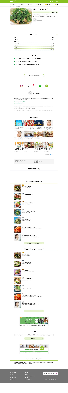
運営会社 (26, 372)
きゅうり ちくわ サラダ (17, 110)
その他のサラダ (21, 160)
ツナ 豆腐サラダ (37, 110)
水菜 (15, 37)
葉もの (19, 161)
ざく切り (27, 58)
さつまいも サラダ (42, 110)
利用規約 (11, 374)
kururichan (21, 103)
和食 (37, 160)
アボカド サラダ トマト (32, 110)
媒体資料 (26, 377)
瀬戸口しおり (39, 20)
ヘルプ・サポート (13, 376)
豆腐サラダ (25, 160)
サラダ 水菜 (27, 110)
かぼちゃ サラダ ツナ (51, 110)
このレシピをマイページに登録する (34, 75)
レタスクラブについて (28, 379)
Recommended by (47, 154)
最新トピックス (12, 379)
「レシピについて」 (28, 108)
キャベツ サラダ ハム (23, 110)
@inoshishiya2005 (21, 101)
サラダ (18, 160)
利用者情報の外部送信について (30, 376)
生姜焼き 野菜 (46, 110)
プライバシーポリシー (13, 372)
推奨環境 (26, 374)
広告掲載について (13, 377)
